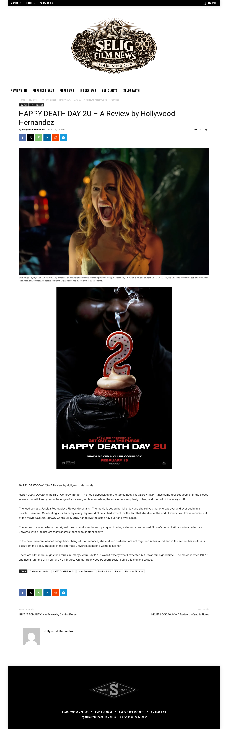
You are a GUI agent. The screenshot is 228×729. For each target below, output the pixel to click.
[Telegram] (63, 137)
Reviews (32, 99)
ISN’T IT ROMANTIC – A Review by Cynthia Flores (48, 614)
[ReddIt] (55, 137)
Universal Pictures (134, 571)
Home (22, 99)
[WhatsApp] (38, 137)
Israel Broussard (86, 571)
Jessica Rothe (104, 571)
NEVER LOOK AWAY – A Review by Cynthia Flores (180, 614)
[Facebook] (22, 137)
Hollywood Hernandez (33, 129)
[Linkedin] (47, 137)
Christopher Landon (39, 571)
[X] (30, 137)
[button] (209, 3)
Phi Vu (118, 571)
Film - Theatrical (48, 99)
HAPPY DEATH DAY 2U (63, 571)
